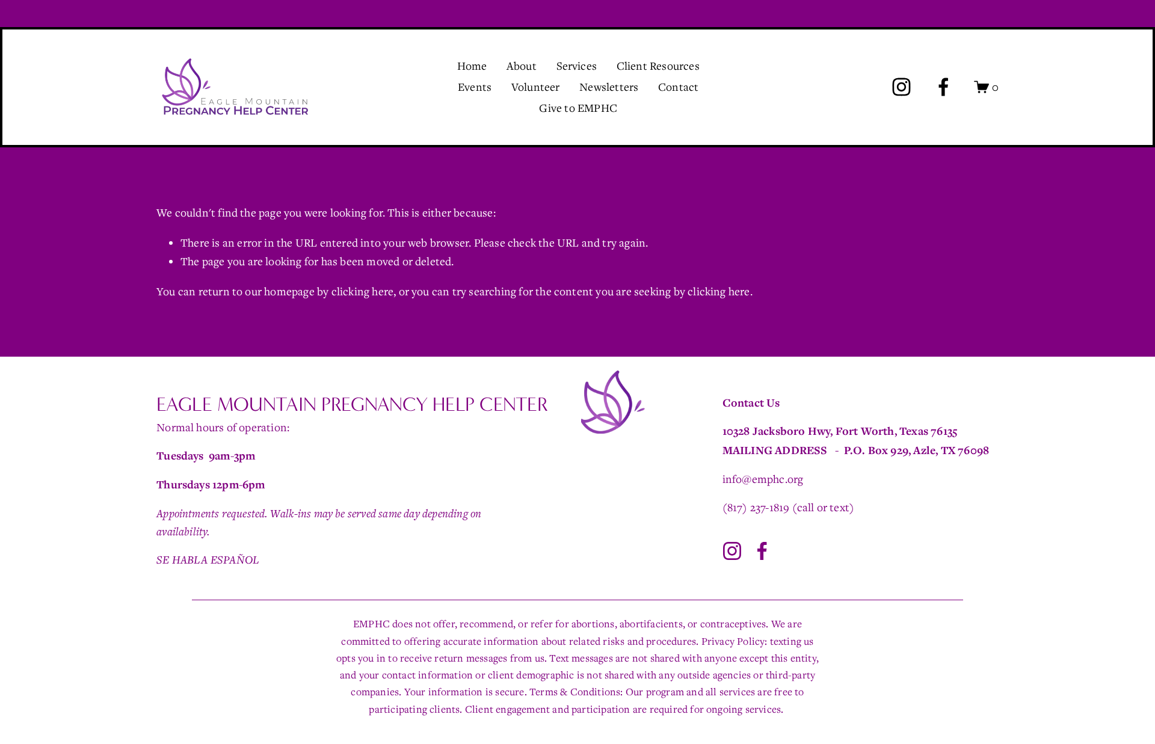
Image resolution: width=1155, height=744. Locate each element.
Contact (678, 86)
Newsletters (608, 86)
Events (474, 86)
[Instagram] (901, 87)
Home (472, 65)
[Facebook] (943, 87)
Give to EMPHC (578, 107)
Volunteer (535, 86)
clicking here (362, 291)
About (522, 65)
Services (576, 65)
